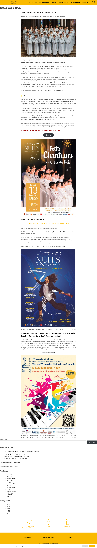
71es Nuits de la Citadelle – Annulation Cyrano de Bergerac (21, 451)
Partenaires (27, 537)
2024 (8, 508)
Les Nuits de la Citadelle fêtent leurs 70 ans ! (17, 456)
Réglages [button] (85, 546)
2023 (8, 506)
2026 (8, 512)
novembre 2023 (11, 487)
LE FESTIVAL (33, 2)
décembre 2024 (11, 484)
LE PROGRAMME (44, 2)
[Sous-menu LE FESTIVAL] (29, 329)
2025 (8, 510)
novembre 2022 (11, 491)
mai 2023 (9, 489)
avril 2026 (10, 476)
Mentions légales (48, 537)
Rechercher (3, 439)
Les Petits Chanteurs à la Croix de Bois (38, 13)
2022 (8, 504)
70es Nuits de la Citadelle (32, 220)
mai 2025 (9, 482)
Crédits (70, 537)
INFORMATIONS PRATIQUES (79, 2)
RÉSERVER (48, 135)
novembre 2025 (11, 478)
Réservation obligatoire (48, 352)
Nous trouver (49, 527)
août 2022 (10, 493)
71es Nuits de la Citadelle (11, 453)
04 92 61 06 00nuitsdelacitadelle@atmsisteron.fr (30, 527)
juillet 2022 (10, 495)
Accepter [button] (92, 546)
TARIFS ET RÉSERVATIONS (60, 2)
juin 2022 (9, 496)
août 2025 (10, 480)
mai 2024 (9, 485)
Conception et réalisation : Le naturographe (48, 543)
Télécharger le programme (67, 527)
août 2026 (10, 474)
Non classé (10, 513)
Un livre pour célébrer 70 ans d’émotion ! (16, 458)
